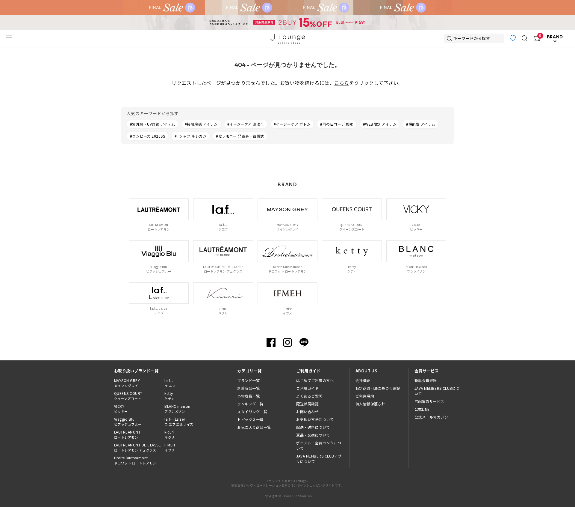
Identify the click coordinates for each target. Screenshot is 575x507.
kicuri (169, 434)
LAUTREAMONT (127, 434)
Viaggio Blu (128, 421)
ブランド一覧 (248, 380)
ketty (169, 396)
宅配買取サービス (429, 401)
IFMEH (169, 447)
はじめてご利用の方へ (315, 380)
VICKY (121, 409)
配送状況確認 (307, 403)
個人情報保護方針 (370, 403)
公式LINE (422, 409)
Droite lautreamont (135, 460)
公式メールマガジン (431, 416)
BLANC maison (177, 409)
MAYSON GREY (127, 383)
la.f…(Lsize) (178, 421)
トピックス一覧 (250, 419)
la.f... (169, 383)
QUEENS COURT (128, 396)
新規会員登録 (425, 380)
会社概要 (362, 380)
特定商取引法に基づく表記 (377, 388)
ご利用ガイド (307, 388)
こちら (341, 82)
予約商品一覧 (248, 395)
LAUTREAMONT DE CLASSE (137, 447)
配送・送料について (313, 427)
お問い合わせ (307, 411)
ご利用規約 (364, 395)
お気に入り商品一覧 (254, 427)
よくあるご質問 (309, 395)
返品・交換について (313, 434)
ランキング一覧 (250, 403)
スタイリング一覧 (252, 411)
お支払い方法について (315, 419)
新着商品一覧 (248, 388)
